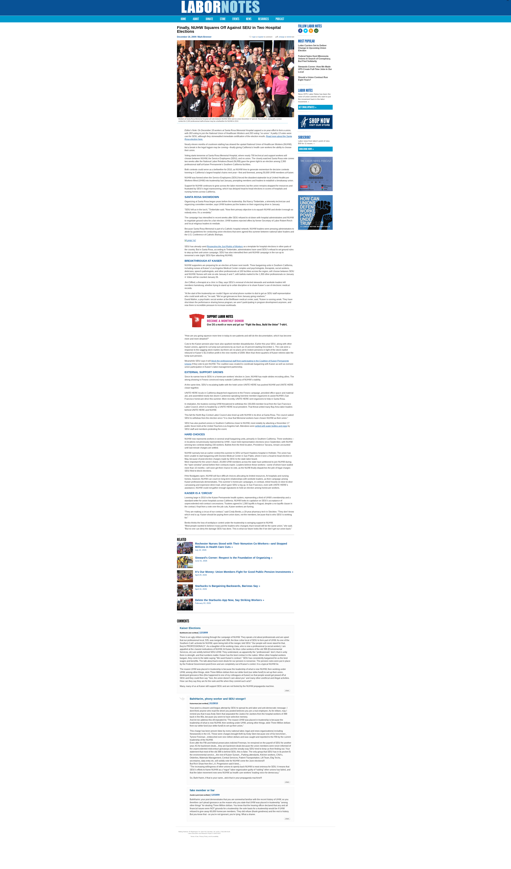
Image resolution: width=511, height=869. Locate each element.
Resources (263, 19)
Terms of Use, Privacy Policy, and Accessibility (204, 836)
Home (183, 19)
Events (235, 19)
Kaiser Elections (190, 628)
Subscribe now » (306, 149)
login (254, 37)
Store (223, 19)
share (287, 690)
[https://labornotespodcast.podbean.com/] (315, 190)
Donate (209, 19)
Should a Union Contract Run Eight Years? (313, 78)
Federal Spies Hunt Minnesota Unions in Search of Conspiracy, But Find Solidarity (314, 58)
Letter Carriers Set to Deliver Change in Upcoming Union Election (312, 48)
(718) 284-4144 (225, 831)
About (196, 19)
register (260, 37)
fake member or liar (202, 790)
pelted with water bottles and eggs (271, 426)
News (248, 19)
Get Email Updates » (307, 107)
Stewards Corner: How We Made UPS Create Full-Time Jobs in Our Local (315, 69)
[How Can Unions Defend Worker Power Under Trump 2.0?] (315, 228)
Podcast (280, 19)
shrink (289, 37)
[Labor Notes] (221, 7)
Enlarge (282, 37)
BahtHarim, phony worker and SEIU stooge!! (218, 698)
